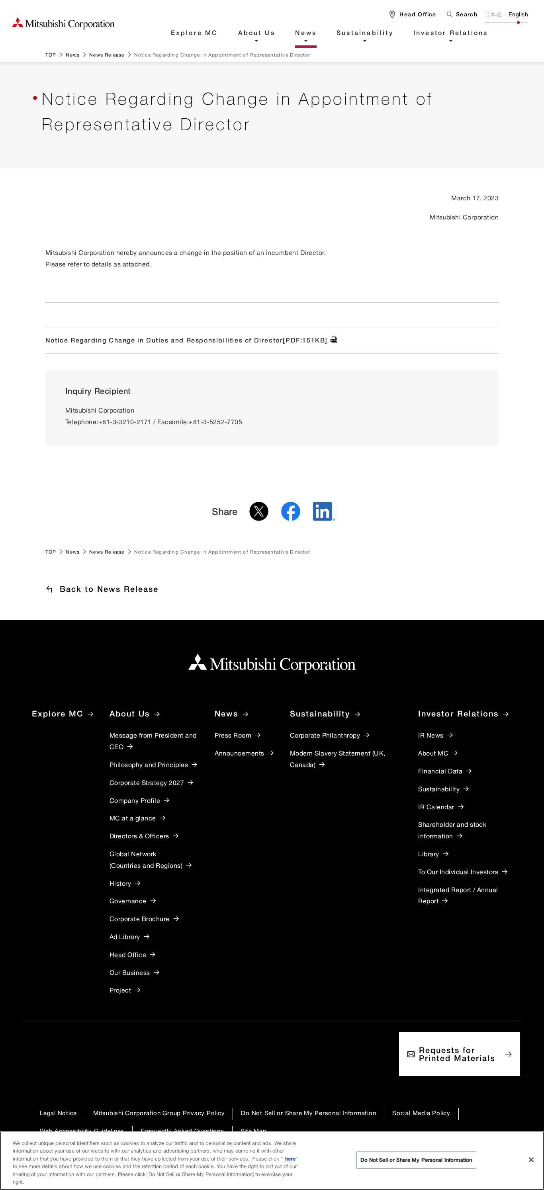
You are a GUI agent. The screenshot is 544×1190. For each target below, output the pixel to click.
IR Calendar (436, 807)
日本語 (493, 14)
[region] (272, 1160)
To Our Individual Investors (458, 872)
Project (120, 990)
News (306, 33)
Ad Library (125, 937)
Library (428, 854)
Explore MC (194, 33)
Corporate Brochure (140, 919)
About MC (433, 753)
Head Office (128, 955)
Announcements (239, 753)
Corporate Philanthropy (325, 735)
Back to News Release (109, 589)
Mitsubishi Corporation (63, 23)
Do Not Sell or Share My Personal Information (308, 1113)
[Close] (531, 1159)
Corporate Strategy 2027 (147, 783)
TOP (51, 55)
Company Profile (135, 800)
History (120, 883)
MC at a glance (133, 818)
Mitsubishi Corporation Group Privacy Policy (159, 1113)
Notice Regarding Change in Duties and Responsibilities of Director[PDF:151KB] (186, 340)
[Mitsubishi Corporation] (272, 664)
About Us (257, 33)
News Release (106, 55)
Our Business (130, 973)
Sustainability (365, 33)
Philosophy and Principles (149, 765)
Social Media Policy (421, 1113)
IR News (430, 735)
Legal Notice (58, 1113)
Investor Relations (450, 33)
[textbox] (460, 14)
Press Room (233, 735)
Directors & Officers (139, 836)
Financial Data (440, 771)
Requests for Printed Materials (457, 1054)
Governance (128, 901)
